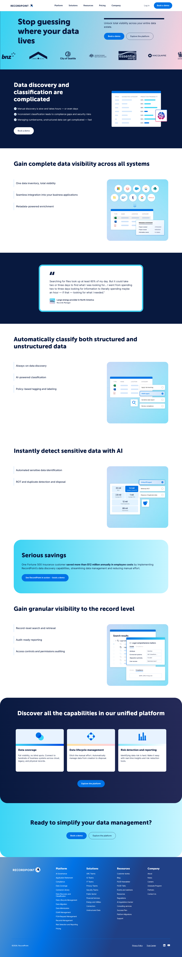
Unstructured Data (93, 910)
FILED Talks (121, 886)
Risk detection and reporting (139, 749)
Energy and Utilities (93, 902)
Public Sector (91, 894)
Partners (151, 890)
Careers (151, 882)
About (150, 874)
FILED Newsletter (123, 882)
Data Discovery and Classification (63, 895)
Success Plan (122, 910)
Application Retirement (64, 878)
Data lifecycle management (86, 749)
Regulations (121, 898)
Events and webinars (125, 890)
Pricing (102, 5)
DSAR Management (63, 912)
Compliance (60, 882)
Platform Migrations (124, 914)
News (150, 878)
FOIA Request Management (66, 916)
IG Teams (89, 878)
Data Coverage (61, 886)
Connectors (90, 906)
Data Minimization (62, 908)
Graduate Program (155, 886)
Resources (121, 894)
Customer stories (123, 874)
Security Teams (92, 890)
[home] (22, 5)
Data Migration (61, 904)
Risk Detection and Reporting (67, 925)
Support (120, 918)
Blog (118, 878)
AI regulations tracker (125, 902)
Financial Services (93, 898)
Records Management (64, 920)
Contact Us (152, 894)
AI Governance (61, 874)
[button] (58, 5)
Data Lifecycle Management (66, 900)
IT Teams (89, 882)
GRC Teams (90, 874)
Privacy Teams (92, 886)
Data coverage (27, 749)
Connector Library (62, 890)
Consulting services (124, 906)
